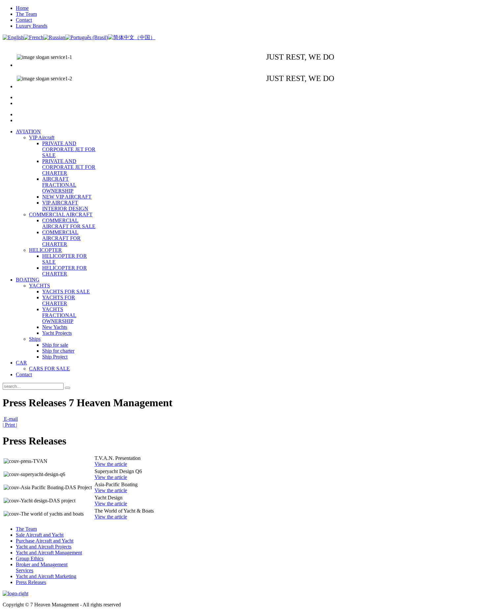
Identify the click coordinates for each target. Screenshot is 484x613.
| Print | (10, 425)
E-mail (10, 419)
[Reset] (67, 388)
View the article (110, 464)
